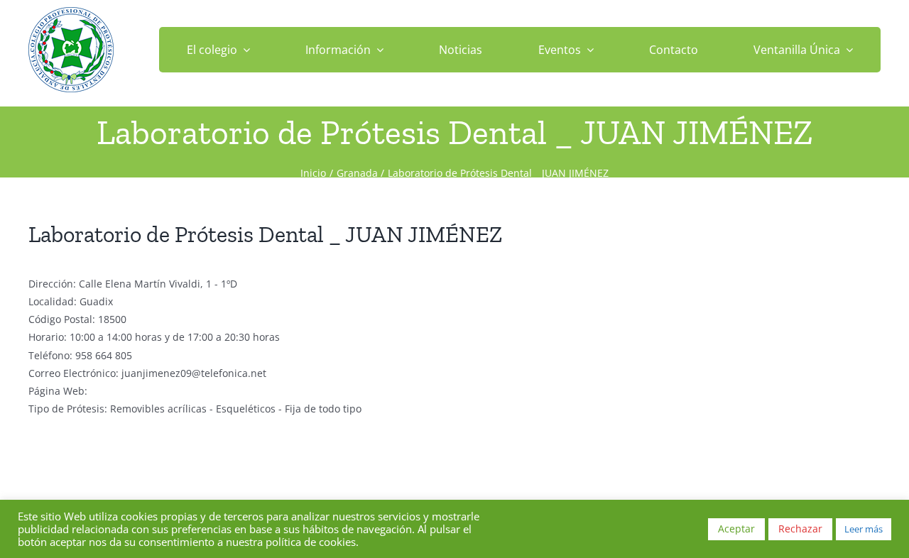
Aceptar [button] (736, 528)
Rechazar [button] (800, 528)
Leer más (863, 529)
